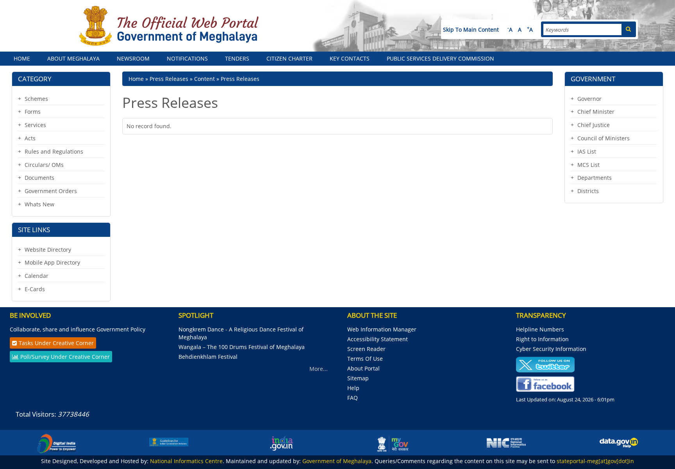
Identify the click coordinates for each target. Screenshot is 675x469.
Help (353, 388)
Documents (39, 177)
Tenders (237, 58)
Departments (594, 177)
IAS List (586, 151)
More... (318, 368)
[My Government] (393, 442)
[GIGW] (168, 441)
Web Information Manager (381, 329)
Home (22, 58)
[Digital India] (56, 442)
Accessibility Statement (377, 339)
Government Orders (51, 191)
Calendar (36, 275)
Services (35, 125)
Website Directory (48, 249)
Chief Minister (595, 111)
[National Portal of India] (281, 442)
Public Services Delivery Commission (440, 58)
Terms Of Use (365, 358)
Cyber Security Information (551, 349)
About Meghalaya (73, 58)
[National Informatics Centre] (506, 442)
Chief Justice (593, 125)
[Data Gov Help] (618, 442)
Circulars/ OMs (44, 164)
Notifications (187, 58)
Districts (588, 191)
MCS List (588, 164)
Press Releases (169, 78)
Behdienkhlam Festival (209, 356)
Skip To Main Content (471, 29)
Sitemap (358, 378)
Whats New (39, 204)
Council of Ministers (603, 138)
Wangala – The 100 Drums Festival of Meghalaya (242, 347)
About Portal (363, 368)
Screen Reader (366, 349)
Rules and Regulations (54, 151)
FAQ (352, 397)
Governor (589, 98)
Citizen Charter (289, 58)
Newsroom (133, 58)
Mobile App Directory (52, 262)
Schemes (36, 98)
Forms (33, 111)
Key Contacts (350, 58)
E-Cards (35, 289)
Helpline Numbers (540, 329)
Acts (30, 138)
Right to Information (542, 339)
